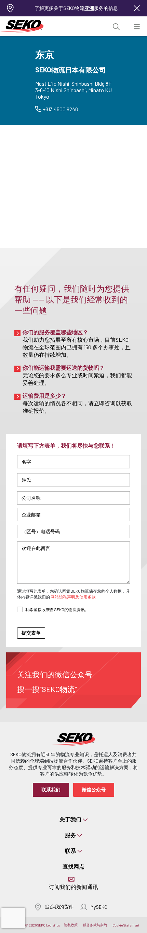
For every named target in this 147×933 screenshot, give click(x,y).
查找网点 (73, 866)
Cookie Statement (125, 925)
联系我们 (51, 789)
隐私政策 (71, 925)
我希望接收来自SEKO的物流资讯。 (57, 609)
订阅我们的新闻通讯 (73, 886)
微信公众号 (94, 789)
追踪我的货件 (59, 906)
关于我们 (70, 819)
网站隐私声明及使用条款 (73, 596)
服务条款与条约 (95, 925)
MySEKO (99, 907)
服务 (70, 835)
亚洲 (89, 8)
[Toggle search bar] (116, 26)
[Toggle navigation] (136, 26)
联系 (70, 850)
